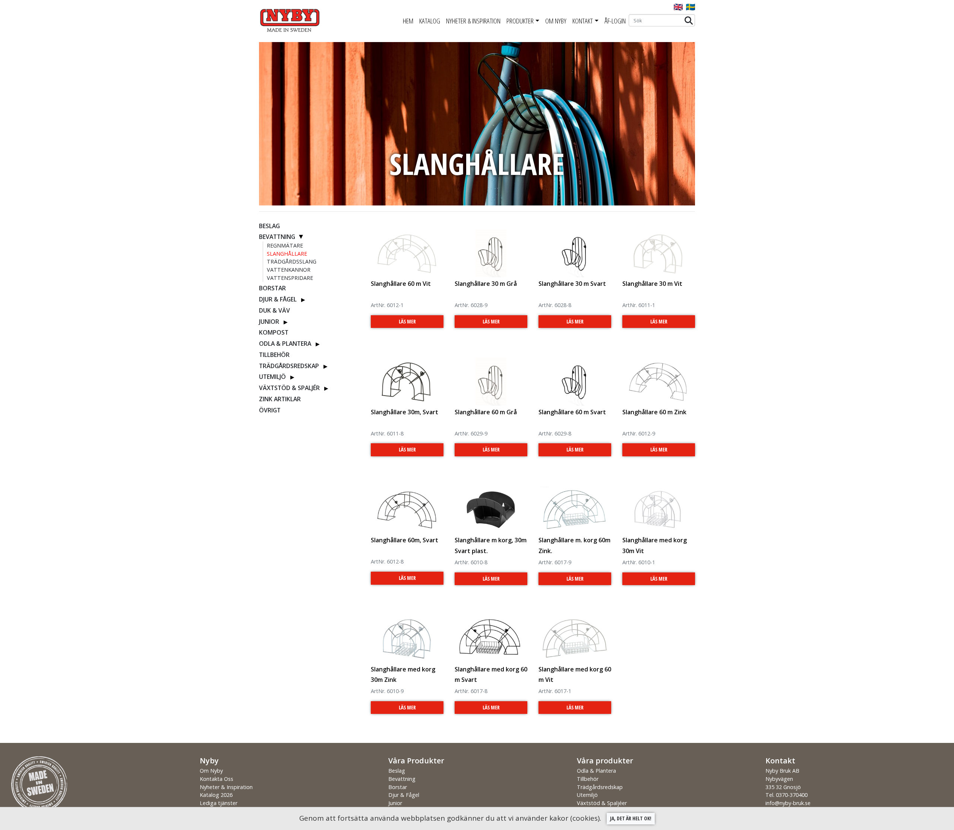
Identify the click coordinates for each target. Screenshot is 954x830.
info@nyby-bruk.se (788, 803)
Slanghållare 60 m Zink (654, 412)
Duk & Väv (274, 310)
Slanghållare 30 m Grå (486, 284)
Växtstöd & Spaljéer (602, 803)
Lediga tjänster (218, 803)
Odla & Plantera (285, 343)
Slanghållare (287, 253)
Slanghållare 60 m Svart (572, 412)
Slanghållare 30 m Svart (572, 284)
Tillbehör (274, 355)
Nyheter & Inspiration (473, 21)
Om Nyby (555, 21)
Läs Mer (407, 321)
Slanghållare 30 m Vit (652, 284)
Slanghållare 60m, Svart (404, 540)
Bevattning (277, 237)
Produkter (520, 21)
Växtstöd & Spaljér (289, 388)
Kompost (273, 332)
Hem (408, 21)
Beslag (269, 226)
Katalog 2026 (216, 794)
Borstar (272, 288)
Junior (269, 321)
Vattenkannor (288, 269)
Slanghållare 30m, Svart (404, 412)
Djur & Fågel (278, 299)
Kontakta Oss (216, 778)
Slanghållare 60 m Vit (401, 284)
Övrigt (270, 410)
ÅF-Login (615, 21)
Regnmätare (285, 245)
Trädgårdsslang (291, 261)
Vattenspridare (290, 277)
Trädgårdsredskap (289, 366)
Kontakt (582, 21)
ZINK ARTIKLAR (280, 399)
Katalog (429, 21)
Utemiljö (272, 377)
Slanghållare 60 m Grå (486, 412)
